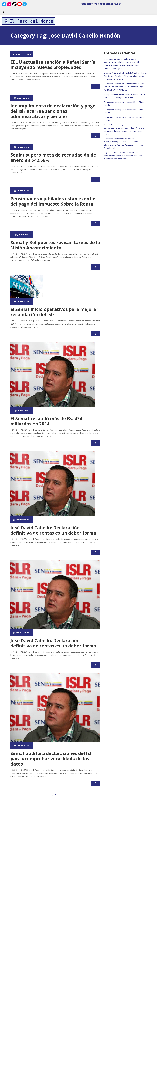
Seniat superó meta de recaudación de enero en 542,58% (53, 157)
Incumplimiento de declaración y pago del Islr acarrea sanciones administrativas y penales (53, 111)
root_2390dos (45, 54)
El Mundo (68, 98)
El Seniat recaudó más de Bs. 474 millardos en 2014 (46, 421)
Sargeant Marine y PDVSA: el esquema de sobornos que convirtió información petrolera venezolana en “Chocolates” (123, 155)
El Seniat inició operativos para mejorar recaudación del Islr (54, 312)
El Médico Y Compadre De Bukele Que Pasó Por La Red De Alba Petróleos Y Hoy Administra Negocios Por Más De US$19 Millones (125, 76)
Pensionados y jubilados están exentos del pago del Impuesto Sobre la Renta (53, 201)
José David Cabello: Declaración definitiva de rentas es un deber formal (54, 530)
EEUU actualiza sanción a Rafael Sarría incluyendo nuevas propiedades (52, 64)
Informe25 (67, 54)
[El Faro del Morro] (28, 21)
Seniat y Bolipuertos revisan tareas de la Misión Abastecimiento (55, 245)
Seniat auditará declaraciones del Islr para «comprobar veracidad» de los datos (51, 758)
